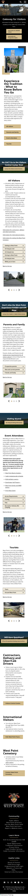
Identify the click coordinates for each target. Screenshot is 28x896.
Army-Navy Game (10, 490)
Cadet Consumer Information (14, 851)
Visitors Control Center (12, 703)
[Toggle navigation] (25, 2)
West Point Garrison (13, 826)
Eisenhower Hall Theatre (12, 482)
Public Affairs (14, 821)
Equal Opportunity (14, 843)
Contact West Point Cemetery (11, 773)
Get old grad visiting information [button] (14, 422)
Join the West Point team (14, 824)
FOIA (13, 870)
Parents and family (12, 132)
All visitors (9, 126)
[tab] (14, 245)
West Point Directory (14, 822)
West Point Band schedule (13, 473)
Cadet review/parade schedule (14, 476)
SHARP (14, 842)
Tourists (8, 144)
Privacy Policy (14, 847)
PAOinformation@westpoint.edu (14, 887)
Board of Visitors (14, 862)
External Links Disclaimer (14, 872)
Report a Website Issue (13, 828)
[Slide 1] (11, 290)
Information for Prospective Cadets (12, 37)
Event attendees (11, 138)
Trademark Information (14, 845)
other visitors (9, 762)
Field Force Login (14, 864)
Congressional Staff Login (14, 866)
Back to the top (7, 266)
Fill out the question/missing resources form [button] (13, 641)
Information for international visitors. (14, 235)
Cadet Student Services (14, 849)
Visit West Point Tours (12, 737)
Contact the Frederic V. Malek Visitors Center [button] (14, 314)
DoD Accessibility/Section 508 (14, 840)
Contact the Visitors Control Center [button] (13, 168)
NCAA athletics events (11, 479)
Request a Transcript (14, 868)
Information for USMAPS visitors (14, 31)
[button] (5, 882)
